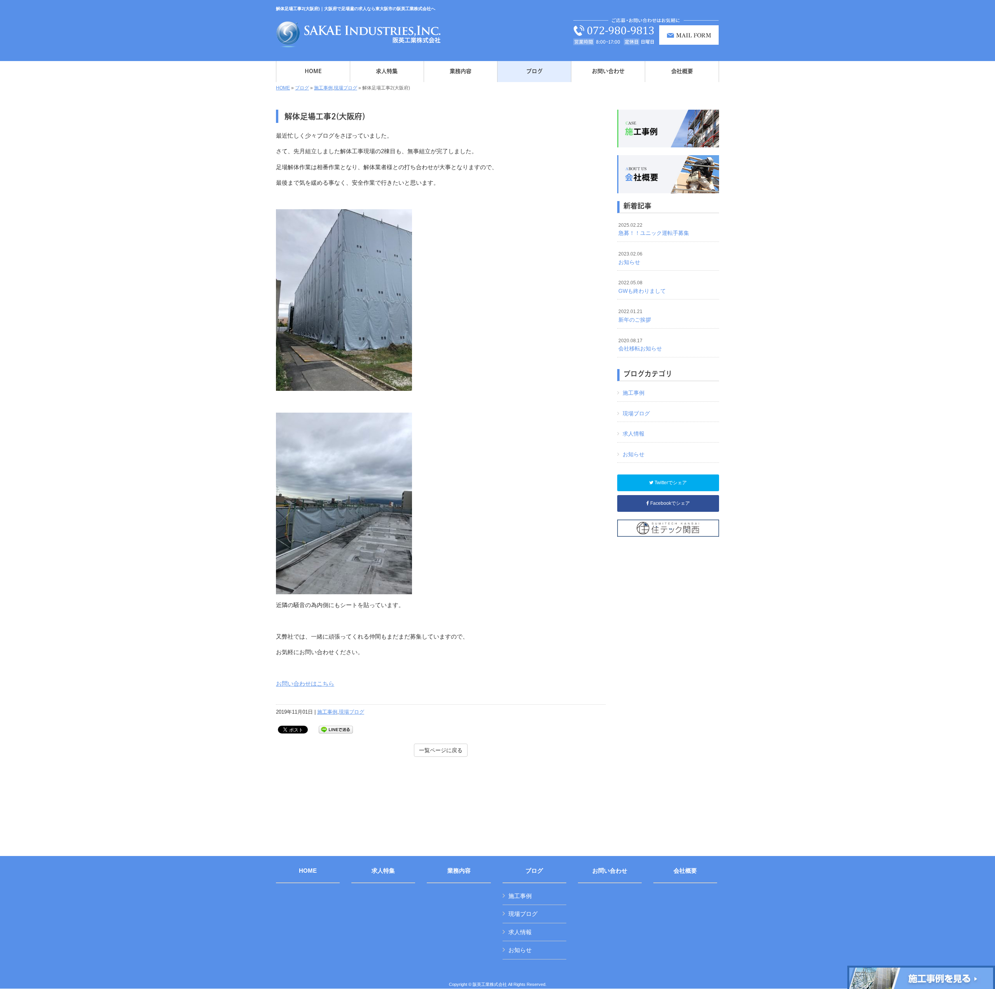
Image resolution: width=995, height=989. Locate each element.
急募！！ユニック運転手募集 (653, 229)
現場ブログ (345, 88)
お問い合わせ (609, 871)
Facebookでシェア (669, 503)
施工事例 (323, 88)
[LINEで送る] (336, 729)
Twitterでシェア (670, 482)
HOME (283, 88)
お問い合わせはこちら (305, 683)
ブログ (302, 88)
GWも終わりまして (642, 287)
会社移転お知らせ (640, 345)
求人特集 (383, 871)
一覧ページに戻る (441, 750)
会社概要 (685, 871)
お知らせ (630, 258)
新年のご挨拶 (634, 316)
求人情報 (633, 434)
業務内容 (459, 871)
